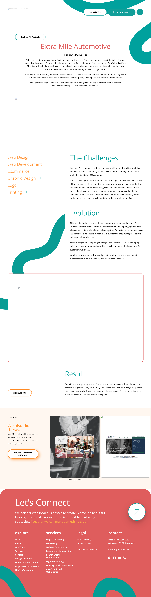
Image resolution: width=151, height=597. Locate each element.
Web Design (52, 543)
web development (25, 164)
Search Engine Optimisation (53, 556)
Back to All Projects (30, 37)
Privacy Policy (84, 539)
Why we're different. (23, 454)
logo (12, 185)
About (18, 543)
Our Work (20, 547)
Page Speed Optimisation (27, 566)
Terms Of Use (84, 543)
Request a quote (121, 12)
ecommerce (18, 171)
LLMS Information (24, 570)
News (18, 539)
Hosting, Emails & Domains (59, 565)
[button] (75, 447)
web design (19, 157)
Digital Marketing (55, 561)
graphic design (22, 178)
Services (19, 551)
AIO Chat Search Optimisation (54, 570)
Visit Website (19, 392)
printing (15, 192)
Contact (19, 554)
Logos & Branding (55, 539)
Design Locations (23, 558)
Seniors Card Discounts (26, 562)
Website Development (57, 547)
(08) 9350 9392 (95, 12)
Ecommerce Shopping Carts (60, 551)
